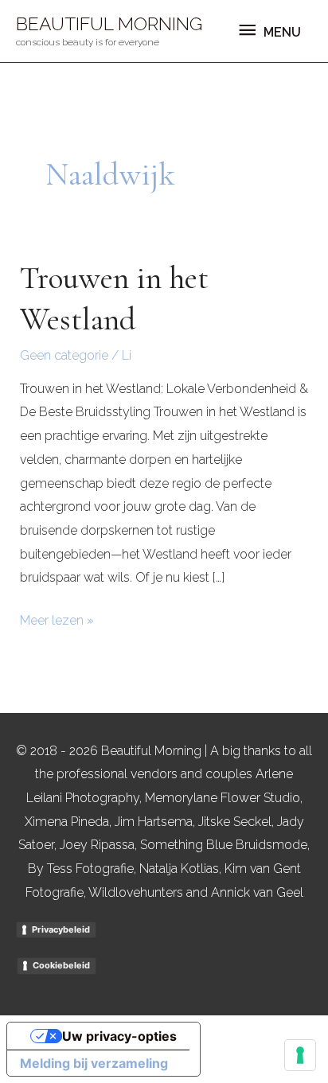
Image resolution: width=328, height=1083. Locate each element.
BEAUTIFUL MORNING (109, 23)
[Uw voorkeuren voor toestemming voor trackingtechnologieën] (300, 1055)
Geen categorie (64, 355)
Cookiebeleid (61, 965)
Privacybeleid (61, 929)
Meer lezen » (57, 618)
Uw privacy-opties (119, 1036)
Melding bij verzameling (94, 1063)
